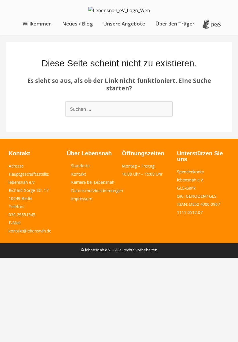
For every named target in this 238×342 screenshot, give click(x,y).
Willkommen (37, 23)
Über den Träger (175, 23)
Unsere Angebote (124, 23)
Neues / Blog (77, 23)
